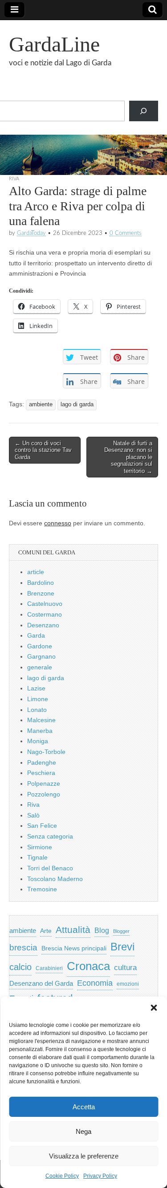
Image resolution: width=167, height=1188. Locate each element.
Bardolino (40, 582)
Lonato (37, 709)
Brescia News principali (73, 948)
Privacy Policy (100, 1176)
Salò (33, 815)
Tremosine (42, 889)
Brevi (122, 947)
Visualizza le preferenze (83, 1156)
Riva (14, 178)
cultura (125, 967)
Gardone (39, 646)
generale (39, 667)
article (35, 571)
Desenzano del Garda (41, 983)
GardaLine (54, 44)
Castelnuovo (44, 603)
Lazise (36, 688)
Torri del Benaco (50, 868)
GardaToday (31, 233)
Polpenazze (43, 783)
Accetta (84, 1107)
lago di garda (77, 404)
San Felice (42, 825)
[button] (153, 1007)
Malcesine (41, 720)
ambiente (41, 404)
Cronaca (88, 966)
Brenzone (40, 593)
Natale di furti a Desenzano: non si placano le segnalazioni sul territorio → (128, 457)
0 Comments (126, 233)
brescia (23, 947)
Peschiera (41, 772)
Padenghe (41, 762)
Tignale (37, 857)
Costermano (44, 614)
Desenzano (43, 625)
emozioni (128, 984)
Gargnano (41, 656)
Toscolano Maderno (55, 878)
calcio (20, 967)
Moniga (37, 741)
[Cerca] (143, 111)
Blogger (121, 931)
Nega (83, 1131)
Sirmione (39, 847)
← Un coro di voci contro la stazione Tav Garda (43, 450)
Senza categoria (50, 836)
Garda (36, 635)
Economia (95, 983)
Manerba (40, 730)
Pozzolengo (43, 794)
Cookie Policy (62, 1176)
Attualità (73, 929)
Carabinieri (49, 968)
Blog (101, 930)
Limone (37, 699)
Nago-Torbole (46, 751)
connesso (57, 523)
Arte (46, 931)
